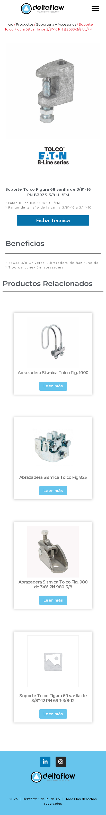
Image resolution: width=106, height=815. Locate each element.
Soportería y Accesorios (56, 24)
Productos (24, 24)
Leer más (53, 386)
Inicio (9, 24)
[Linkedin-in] (45, 762)
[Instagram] (61, 762)
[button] (95, 8)
